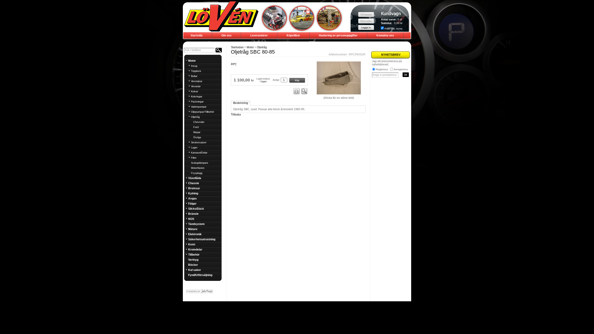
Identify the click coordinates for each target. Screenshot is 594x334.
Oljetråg (262, 47)
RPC (234, 64)
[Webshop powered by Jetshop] (202, 291)
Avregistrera (401, 69)
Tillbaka (236, 114)
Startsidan (237, 47)
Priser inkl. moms (393, 28)
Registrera (382, 69)
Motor (250, 47)
